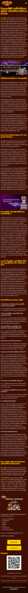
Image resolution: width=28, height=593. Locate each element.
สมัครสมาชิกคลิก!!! (19, 57)
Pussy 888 (23, 490)
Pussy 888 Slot (5, 478)
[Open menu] (25, 3)
